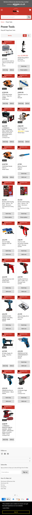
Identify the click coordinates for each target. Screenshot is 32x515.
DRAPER (4, 320)
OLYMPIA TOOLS (5, 282)
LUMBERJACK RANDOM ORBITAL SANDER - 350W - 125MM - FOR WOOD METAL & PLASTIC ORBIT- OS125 (7, 430)
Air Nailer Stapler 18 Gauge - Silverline (7, 354)
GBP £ (15, 495)
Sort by (10, 35)
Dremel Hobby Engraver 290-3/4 (6, 242)
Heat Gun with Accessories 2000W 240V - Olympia (23, 243)
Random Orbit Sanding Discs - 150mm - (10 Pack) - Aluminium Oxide (23, 204)
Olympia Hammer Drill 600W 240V (8, 279)
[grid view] (25, 35)
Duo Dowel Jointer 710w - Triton (22, 128)
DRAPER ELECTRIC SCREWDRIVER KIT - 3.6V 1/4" (23, 355)
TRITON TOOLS (5, 99)
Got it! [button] (16, 512)
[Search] (29, 17)
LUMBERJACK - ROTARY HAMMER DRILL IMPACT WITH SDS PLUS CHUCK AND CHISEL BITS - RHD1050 (7, 132)
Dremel (3, 65)
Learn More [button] (6, 508)
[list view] (29, 35)
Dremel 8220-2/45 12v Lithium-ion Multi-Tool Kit (8, 62)
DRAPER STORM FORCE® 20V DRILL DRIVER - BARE (7, 317)
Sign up (25, 472)
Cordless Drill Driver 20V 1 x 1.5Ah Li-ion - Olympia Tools (23, 280)
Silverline (20, 169)
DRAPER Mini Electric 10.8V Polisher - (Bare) (8, 391)
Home (2, 22)
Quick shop (5, 70)
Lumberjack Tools (6, 137)
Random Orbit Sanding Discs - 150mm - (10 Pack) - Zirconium (8, 203)
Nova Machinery (21, 60)
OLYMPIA (20, 246)
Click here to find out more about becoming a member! (16, 2)
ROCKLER (20, 97)
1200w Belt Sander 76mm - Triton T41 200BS (7, 96)
